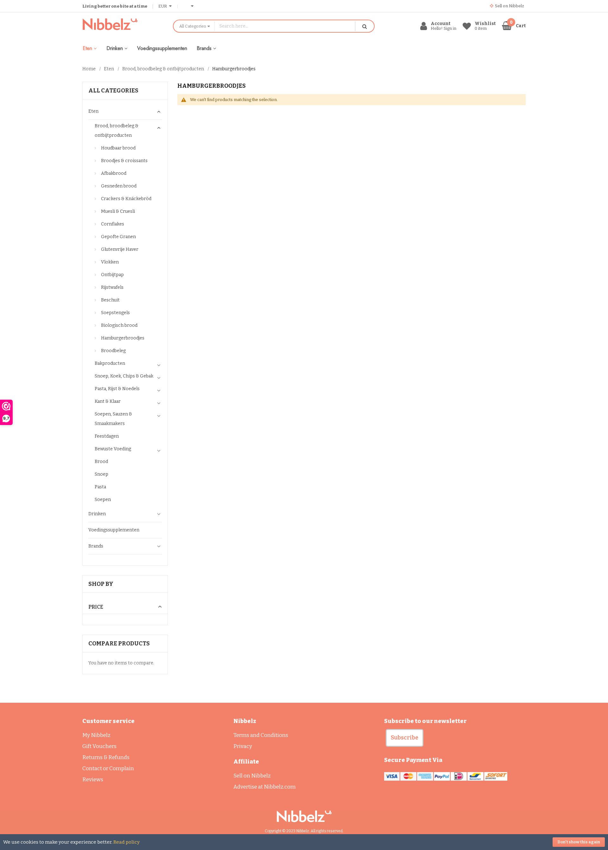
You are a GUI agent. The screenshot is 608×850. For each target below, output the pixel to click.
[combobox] (285, 26)
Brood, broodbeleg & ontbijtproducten (163, 69)
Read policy (126, 842)
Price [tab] (95, 607)
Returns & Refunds (106, 757)
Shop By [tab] (100, 583)
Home (89, 69)
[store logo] (122, 24)
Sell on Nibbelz (252, 775)
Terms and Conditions (260, 735)
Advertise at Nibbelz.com (264, 786)
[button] (404, 738)
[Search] (364, 26)
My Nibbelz (96, 735)
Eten (109, 69)
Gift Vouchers (99, 746)
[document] (304, 842)
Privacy (242, 746)
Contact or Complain (108, 768)
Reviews (92, 779)
